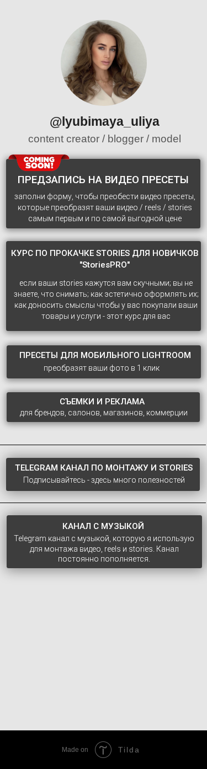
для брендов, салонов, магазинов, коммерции (104, 412)
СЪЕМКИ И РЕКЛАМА (102, 402)
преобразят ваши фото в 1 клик (102, 368)
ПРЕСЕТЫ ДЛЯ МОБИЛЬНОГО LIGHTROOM (105, 355)
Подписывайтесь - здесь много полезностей (104, 480)
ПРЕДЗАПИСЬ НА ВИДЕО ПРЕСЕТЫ (103, 180)
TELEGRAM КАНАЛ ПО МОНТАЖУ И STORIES (104, 468)
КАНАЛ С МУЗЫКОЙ (103, 526)
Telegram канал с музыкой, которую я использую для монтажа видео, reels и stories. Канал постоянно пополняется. (104, 549)
